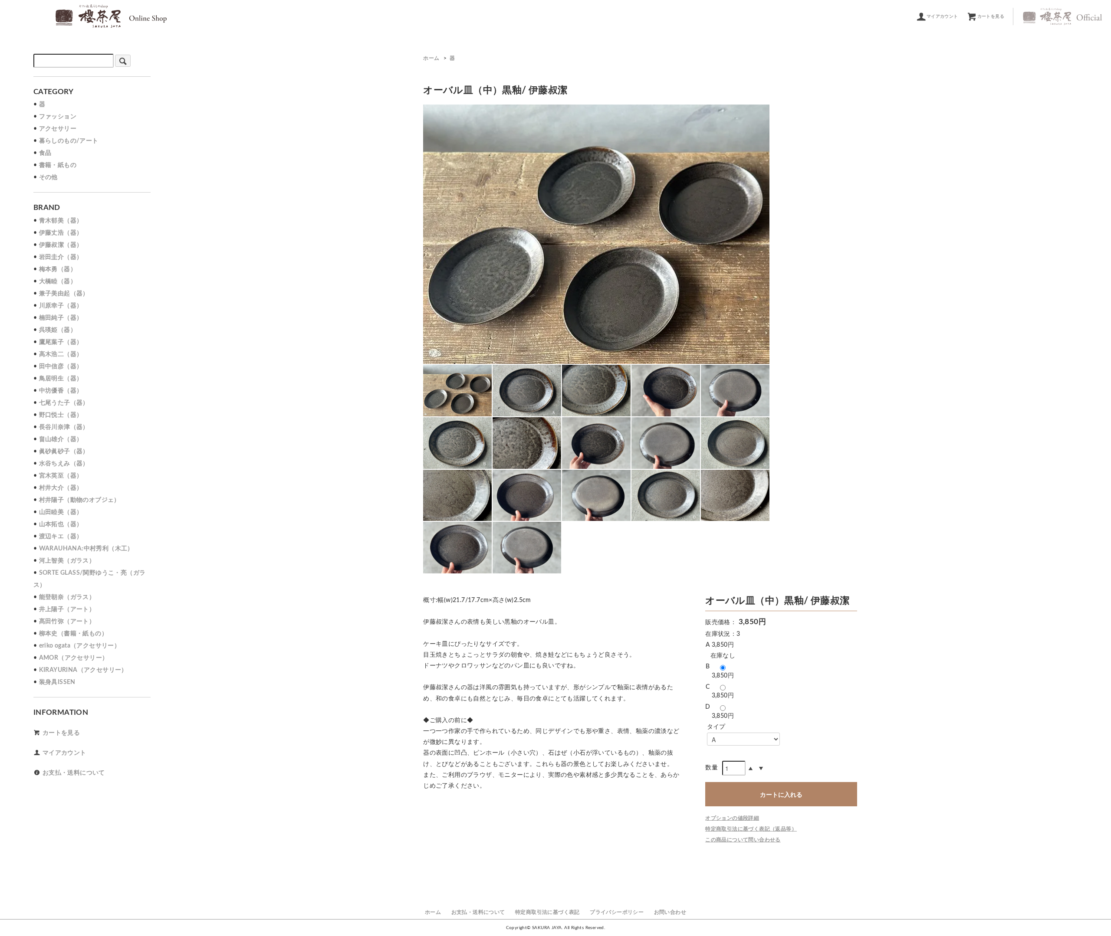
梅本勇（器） (57, 269)
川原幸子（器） (61, 306)
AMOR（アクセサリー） (73, 658)
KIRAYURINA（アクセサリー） (83, 670)
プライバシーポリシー (617, 912)
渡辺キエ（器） (61, 536)
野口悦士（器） (61, 415)
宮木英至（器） (61, 476)
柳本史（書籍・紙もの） (73, 634)
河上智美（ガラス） (67, 561)
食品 (45, 153)
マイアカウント (942, 16)
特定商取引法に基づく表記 (547, 912)
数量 (711, 768)
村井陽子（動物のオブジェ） (79, 500)
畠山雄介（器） (61, 439)
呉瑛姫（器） (57, 330)
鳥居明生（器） (61, 379)
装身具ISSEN (57, 682)
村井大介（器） (61, 488)
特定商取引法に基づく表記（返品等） (751, 828)
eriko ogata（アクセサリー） (80, 646)
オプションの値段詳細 (732, 818)
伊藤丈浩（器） (61, 233)
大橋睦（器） (57, 281)
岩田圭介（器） (61, 257)
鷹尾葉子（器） (61, 342)
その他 (48, 177)
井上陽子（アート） (67, 609)
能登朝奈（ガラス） (67, 597)
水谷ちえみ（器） (64, 464)
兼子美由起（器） (64, 294)
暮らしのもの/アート (69, 141)
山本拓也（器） (61, 524)
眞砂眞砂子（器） (64, 451)
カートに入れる (781, 794)
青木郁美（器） (61, 221)
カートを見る (990, 16)
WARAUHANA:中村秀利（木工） (86, 549)
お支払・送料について (74, 773)
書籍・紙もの (57, 165)
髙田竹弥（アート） (67, 622)
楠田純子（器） (61, 318)
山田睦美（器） (61, 512)
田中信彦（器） (61, 366)
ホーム (431, 58)
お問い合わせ (670, 912)
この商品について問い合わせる (743, 839)
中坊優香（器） (61, 391)
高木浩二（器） (61, 354)
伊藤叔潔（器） (61, 245)
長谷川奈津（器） (64, 427)
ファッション (57, 117)
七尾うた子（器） (64, 403)
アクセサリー (57, 129)
